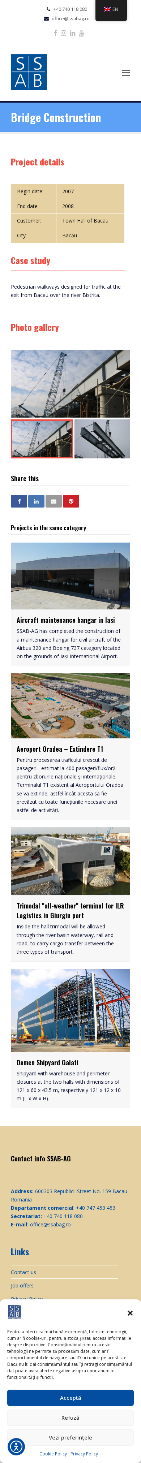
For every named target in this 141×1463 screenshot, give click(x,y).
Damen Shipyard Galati (47, 1062)
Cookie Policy (53, 1454)
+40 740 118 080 (70, 9)
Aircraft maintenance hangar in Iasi (66, 620)
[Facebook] (55, 33)
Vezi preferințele (70, 1437)
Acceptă (70, 1397)
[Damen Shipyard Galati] (70, 1047)
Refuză (70, 1417)
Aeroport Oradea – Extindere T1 (60, 749)
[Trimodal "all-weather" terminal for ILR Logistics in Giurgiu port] (70, 891)
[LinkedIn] (72, 33)
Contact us (23, 1272)
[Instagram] (63, 33)
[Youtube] (81, 33)
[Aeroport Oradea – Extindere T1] (70, 734)
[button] (130, 1313)
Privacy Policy (84, 1454)
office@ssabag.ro (71, 18)
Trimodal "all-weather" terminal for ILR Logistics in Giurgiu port (70, 910)
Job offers (22, 1285)
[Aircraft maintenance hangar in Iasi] (70, 605)
